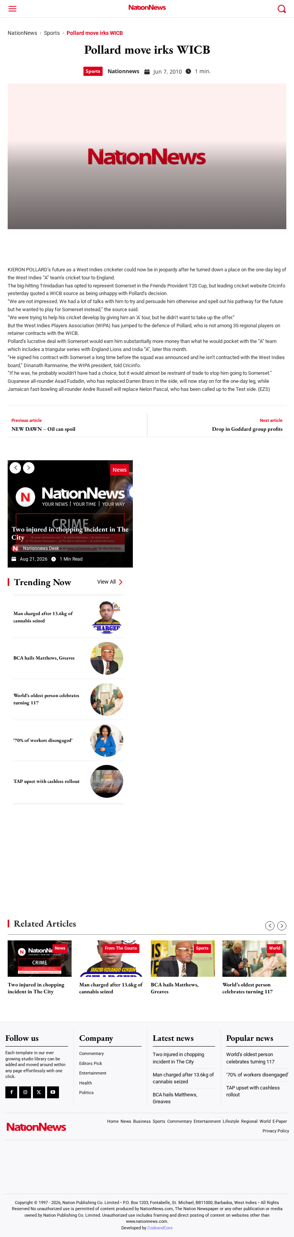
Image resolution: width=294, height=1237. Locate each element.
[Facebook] (16, 242)
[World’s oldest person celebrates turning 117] (106, 699)
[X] (35, 242)
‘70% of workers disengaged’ (42, 740)
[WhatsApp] (73, 242)
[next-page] (28, 468)
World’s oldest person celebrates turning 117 (247, 988)
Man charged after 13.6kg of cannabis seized (110, 988)
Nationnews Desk (41, 548)
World (274, 948)
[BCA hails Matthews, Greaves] (106, 658)
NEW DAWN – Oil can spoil (43, 429)
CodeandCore (160, 1228)
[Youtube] (53, 1092)
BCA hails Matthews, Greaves (44, 658)
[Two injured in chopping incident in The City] (70, 514)
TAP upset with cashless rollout (46, 781)
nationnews (123, 71)
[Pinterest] (54, 242)
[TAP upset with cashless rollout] (106, 781)
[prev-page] (15, 468)
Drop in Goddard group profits (247, 429)
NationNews (22, 33)
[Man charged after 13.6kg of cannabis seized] (106, 617)
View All (106, 582)
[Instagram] (25, 1092)
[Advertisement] (65, 850)
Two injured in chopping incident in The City (70, 533)
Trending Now (42, 582)
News (120, 469)
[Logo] (147, 7)
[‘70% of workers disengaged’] (106, 740)
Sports (52, 33)
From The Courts (121, 948)
